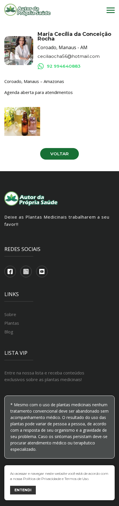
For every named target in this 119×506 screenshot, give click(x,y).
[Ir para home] (27, 10)
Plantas (11, 323)
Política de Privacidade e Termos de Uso (55, 479)
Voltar (59, 153)
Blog (8, 332)
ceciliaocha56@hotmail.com (69, 56)
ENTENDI (22, 490)
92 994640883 (64, 66)
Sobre (10, 314)
